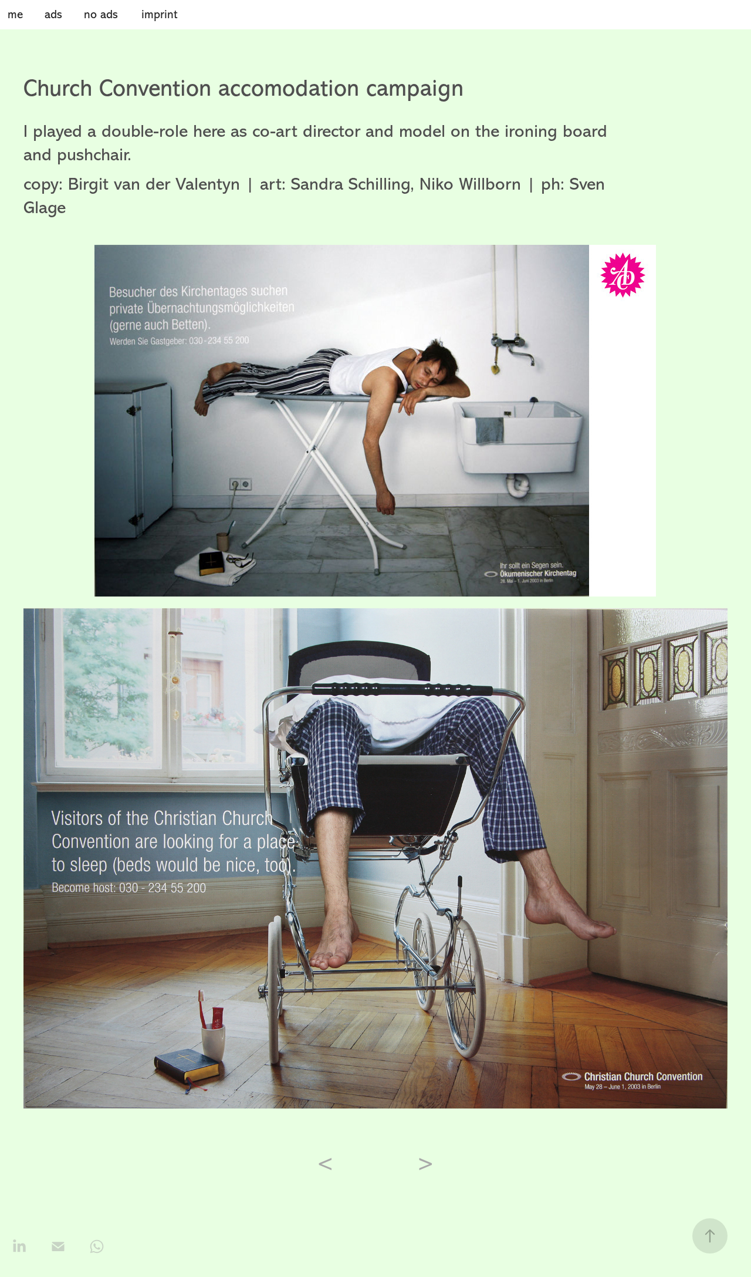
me (15, 14)
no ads (101, 14)
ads (53, 14)
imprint (159, 14)
